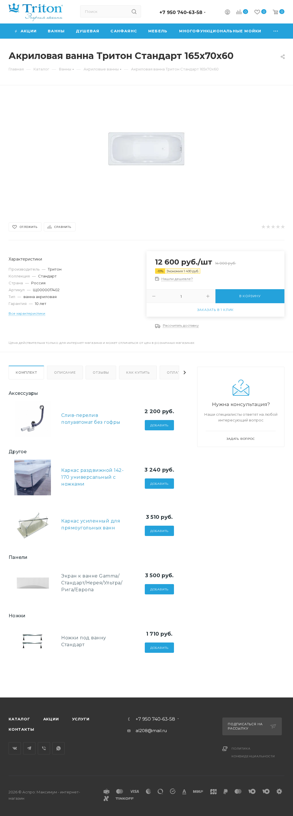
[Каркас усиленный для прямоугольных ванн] (33, 524)
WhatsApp (58, 748)
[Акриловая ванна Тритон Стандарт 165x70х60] (146, 149)
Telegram (29, 748)
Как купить (138, 372)
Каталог (19, 719)
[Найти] (134, 11)
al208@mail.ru (151, 730)
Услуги (81, 719)
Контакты (21, 729)
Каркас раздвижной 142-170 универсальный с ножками (92, 477)
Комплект (26, 372)
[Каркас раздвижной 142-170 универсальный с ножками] (32, 477)
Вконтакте (15, 748)
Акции (51, 719)
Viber (44, 748)
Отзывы (101, 372)
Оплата (175, 372)
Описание (65, 372)
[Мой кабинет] (227, 12)
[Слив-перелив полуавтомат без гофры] (33, 419)
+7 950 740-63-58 (180, 12)
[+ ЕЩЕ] (276, 31)
